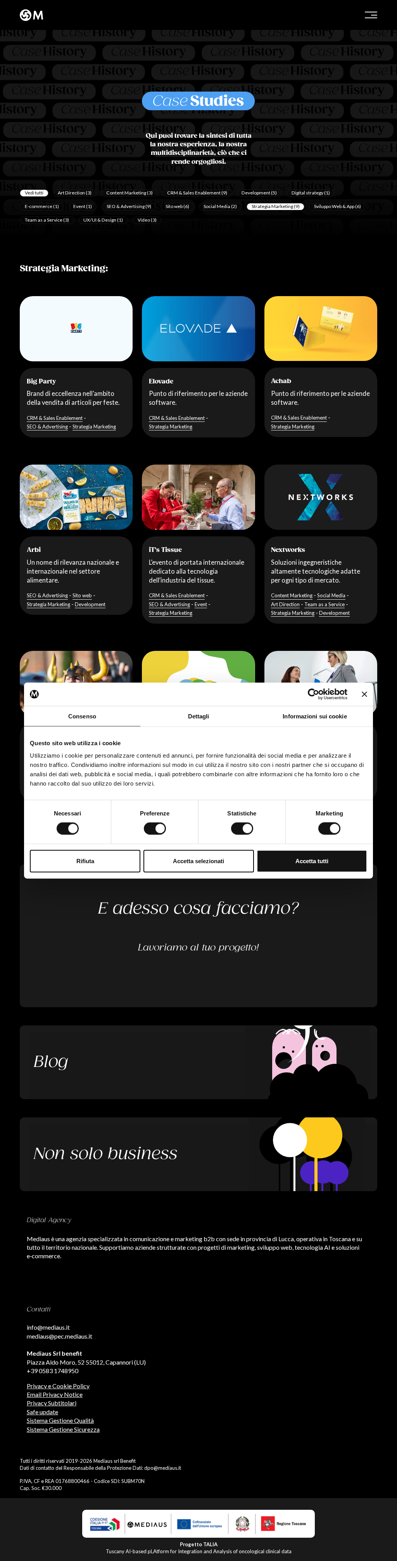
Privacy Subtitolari (51, 1403)
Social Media (331, 595)
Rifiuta (85, 860)
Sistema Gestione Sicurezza (63, 1429)
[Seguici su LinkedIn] (20, 1523)
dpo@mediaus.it (162, 1468)
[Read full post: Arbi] (76, 497)
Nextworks (288, 550)
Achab (281, 381)
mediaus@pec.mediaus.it (59, 1336)
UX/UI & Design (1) (103, 220)
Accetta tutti (311, 860)
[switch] (155, 828)
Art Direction (285, 604)
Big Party (41, 381)
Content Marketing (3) (129, 193)
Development (90, 604)
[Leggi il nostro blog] (198, 1062)
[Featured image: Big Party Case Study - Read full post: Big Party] (76, 328)
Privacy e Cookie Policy (58, 1385)
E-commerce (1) (42, 206)
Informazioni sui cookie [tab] (315, 716)
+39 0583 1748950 (52, 1370)
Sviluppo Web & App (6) (337, 206)
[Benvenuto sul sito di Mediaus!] (107, 15)
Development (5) (259, 193)
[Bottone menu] (371, 15)
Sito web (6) (177, 206)
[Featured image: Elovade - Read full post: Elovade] (198, 328)
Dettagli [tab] (198, 716)
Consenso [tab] (82, 716)
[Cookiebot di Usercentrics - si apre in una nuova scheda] (313, 694)
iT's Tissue (165, 550)
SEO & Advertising (47, 426)
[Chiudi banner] (364, 694)
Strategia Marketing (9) (276, 206)
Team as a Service (324, 604)
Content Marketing (291, 595)
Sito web (82, 595)
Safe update (42, 1411)
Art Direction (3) (74, 193)
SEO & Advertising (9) (129, 206)
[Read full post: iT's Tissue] (198, 497)
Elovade (161, 381)
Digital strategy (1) (311, 193)
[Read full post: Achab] (320, 328)
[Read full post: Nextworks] (320, 497)
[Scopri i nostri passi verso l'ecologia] (198, 1154)
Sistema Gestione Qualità (60, 1420)
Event (201, 604)
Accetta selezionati (198, 860)
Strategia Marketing (94, 426)
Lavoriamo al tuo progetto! (198, 948)
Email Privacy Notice (55, 1394)
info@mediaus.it (48, 1327)
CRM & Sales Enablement (55, 418)
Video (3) (147, 220)
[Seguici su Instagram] (20, 1536)
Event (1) (82, 206)
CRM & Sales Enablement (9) (197, 193)
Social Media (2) (220, 206)
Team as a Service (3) (47, 220)
